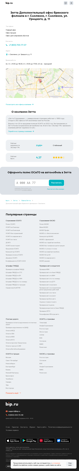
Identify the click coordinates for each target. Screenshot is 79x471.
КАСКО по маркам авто (47, 258)
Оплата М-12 (10, 340)
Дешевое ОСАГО (11, 258)
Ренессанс (43, 347)
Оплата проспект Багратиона (16, 343)
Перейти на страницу (20, 131)
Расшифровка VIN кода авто (49, 314)
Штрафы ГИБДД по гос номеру (16, 282)
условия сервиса (27, 190)
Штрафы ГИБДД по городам (15, 285)
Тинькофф (43, 323)
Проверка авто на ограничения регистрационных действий (50, 289)
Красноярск (10, 376)
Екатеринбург (10, 367)
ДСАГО (8, 242)
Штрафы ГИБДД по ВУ (13, 275)
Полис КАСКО (44, 224)
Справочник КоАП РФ (13, 288)
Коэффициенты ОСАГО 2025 (16, 261)
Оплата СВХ (10, 334)
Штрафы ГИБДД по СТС (14, 272)
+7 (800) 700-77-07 (17, 45)
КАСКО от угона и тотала (48, 249)
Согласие (43, 341)
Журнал (32, 427)
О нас (8, 427)
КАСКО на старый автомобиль (50, 242)
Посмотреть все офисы (18, 104)
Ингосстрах (44, 332)
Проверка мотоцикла (47, 305)
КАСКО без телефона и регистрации (52, 246)
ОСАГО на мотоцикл (13, 246)
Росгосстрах (44, 329)
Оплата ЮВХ (10, 337)
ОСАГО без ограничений (14, 233)
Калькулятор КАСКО (46, 236)
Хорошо (70, 464)
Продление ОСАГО (12, 249)
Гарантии (15, 427)
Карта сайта (41, 427)
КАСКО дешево (45, 261)
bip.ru (7, 200)
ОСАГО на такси (11, 239)
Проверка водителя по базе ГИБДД (52, 308)
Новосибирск (10, 363)
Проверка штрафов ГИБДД (15, 269)
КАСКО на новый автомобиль (49, 252)
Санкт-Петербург (12, 360)
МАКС (41, 344)
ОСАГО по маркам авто (14, 236)
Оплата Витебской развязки (15, 349)
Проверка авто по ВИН (47, 275)
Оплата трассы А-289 (13, 346)
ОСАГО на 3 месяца (12, 227)
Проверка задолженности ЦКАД (17, 327)
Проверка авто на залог (48, 296)
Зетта (15, 200)
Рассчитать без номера (55, 189)
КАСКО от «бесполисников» (49, 233)
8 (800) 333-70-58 (15, 415)
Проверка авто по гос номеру (50, 279)
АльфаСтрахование (46, 326)
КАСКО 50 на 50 (45, 255)
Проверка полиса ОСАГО (14, 255)
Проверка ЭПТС (45, 311)
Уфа (7, 385)
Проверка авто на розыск (48, 285)
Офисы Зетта (26, 200)
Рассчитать (56, 183)
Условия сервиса (12, 430)
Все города (10, 388)
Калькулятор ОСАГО (13, 252)
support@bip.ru (14, 411)
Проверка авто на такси (48, 293)
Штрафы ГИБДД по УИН (14, 279)
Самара (8, 382)
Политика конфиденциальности (60, 427)
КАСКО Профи (44, 230)
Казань (8, 370)
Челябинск (9, 379)
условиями (56, 463)
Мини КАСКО (44, 227)
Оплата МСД (10, 331)
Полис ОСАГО (10, 224)
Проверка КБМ (44, 269)
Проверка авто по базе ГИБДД (50, 272)
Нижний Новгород (12, 373)
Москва (8, 357)
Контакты (24, 427)
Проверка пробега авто (48, 299)
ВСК (41, 338)
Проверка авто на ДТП (47, 282)
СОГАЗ (42, 335)
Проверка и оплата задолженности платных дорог (21, 323)
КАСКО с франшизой (47, 239)
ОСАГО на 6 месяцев (13, 230)
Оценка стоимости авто (48, 302)
